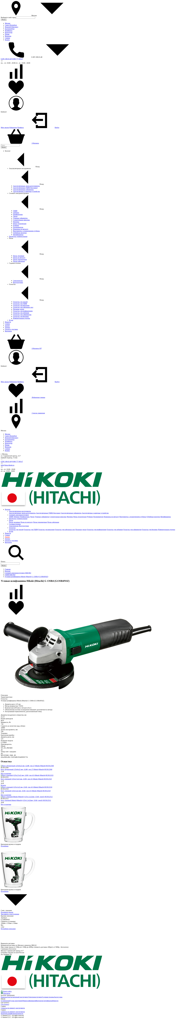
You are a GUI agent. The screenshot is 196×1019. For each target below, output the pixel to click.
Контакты (8, 331)
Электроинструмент (35, 997)
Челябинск (8, 30)
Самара (7, 38)
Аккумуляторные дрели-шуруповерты (26, 186)
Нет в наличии (6, 773)
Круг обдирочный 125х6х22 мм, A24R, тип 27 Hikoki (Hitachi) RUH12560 (26, 769)
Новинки (4, 997)
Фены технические (19, 223)
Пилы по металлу (19, 257)
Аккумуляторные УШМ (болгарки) (25, 188)
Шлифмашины (18, 234)
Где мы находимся (15, 1001)
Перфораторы (18, 214)
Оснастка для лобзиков (21, 313)
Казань (7, 40)
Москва (7, 23)
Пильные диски (18, 309)
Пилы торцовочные (20, 259)
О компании (5, 1001)
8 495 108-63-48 (6, 59)
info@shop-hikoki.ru (7, 465)
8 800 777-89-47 (17, 59)
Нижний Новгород (11, 27)
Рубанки (16, 225)
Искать (4, 19)
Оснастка (12, 528)
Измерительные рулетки (21, 318)
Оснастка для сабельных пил (23, 307)
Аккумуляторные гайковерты (23, 189)
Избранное (13, 127)
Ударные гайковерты (20, 218)
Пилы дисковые (18, 256)
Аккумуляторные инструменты (20, 511)
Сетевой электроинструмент (19, 515)
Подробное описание (8, 929)
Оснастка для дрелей (20, 302)
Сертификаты (47, 1001)
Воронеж (8, 36)
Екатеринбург (10, 29)
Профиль (20, 127)
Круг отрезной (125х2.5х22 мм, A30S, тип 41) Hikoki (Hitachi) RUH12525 (26, 779)
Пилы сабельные (19, 261)
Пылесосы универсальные (18, 236)
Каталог (8, 509)
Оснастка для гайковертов (22, 315)
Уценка (7, 327)
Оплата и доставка (11, 329)
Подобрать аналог (7, 912)
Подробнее (4, 846)
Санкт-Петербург (11, 25)
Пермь (7, 34)
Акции (7, 325)
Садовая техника (15, 524)
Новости (8, 322)
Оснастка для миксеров (21, 305)
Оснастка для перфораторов (23, 311)
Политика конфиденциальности (12, 1013)
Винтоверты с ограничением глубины (26, 231)
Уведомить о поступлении (10, 914)
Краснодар (8, 32)
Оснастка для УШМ (20, 304)
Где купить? (5, 1004)
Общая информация (29, 1001)
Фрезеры (16, 222)
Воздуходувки (18, 282)
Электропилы (18, 281)
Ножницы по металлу (20, 229)
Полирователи (18, 227)
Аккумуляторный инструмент (17, 997)
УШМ (15, 211)
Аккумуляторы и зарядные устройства (26, 191)
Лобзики (16, 212)
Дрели (15, 216)
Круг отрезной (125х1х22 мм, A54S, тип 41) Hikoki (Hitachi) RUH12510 (26, 791)
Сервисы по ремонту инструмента (13, 1008)
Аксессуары (58, 997)
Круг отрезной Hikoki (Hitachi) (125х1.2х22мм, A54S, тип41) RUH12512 (26, 800)
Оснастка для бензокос (21, 316)
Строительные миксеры (21, 220)
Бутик (11, 320)
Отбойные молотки (20, 233)
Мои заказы (5, 127)
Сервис (7, 324)
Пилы (11, 520)
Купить (3, 785)
